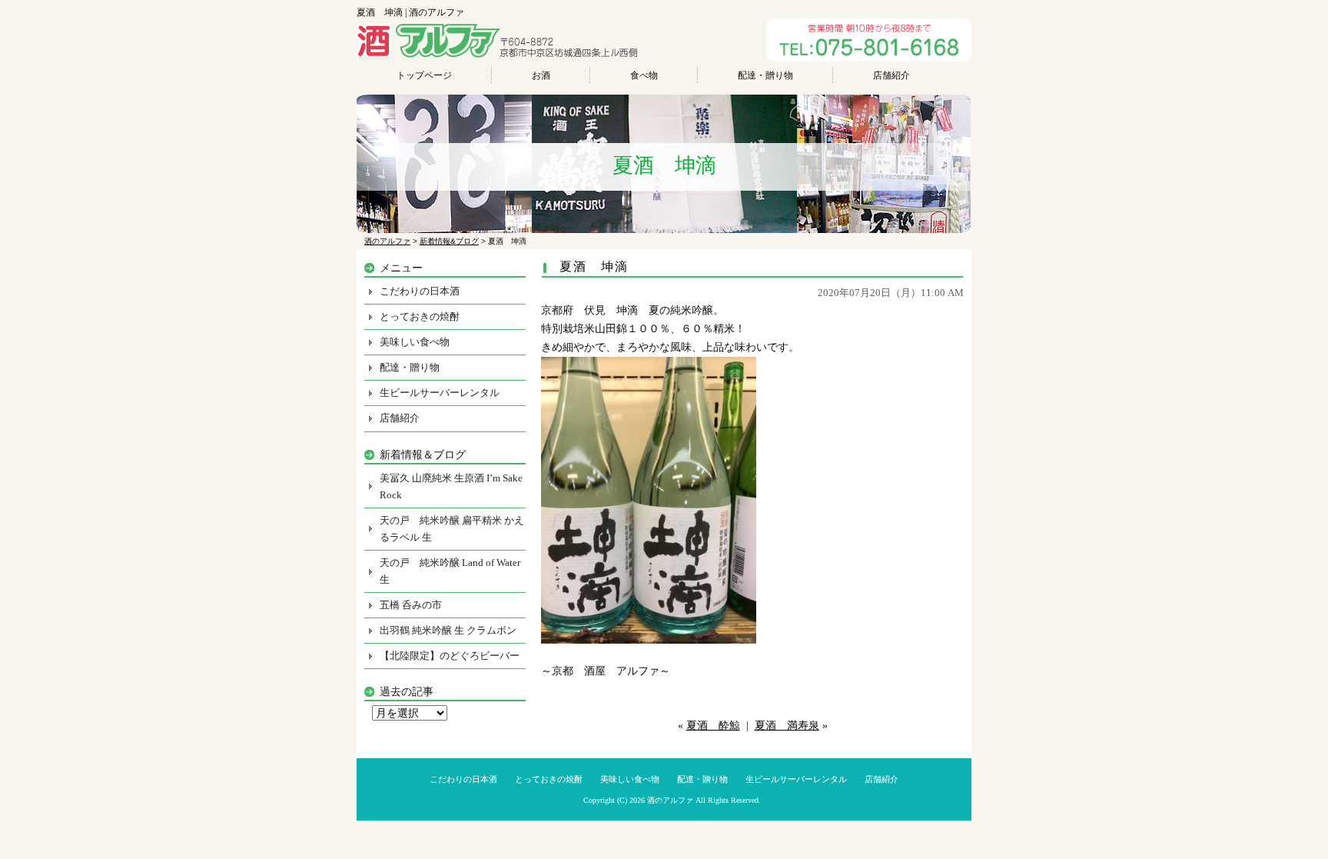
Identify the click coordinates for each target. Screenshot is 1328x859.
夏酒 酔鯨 (713, 725)
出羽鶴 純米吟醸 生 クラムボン (448, 630)
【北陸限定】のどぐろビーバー (450, 655)
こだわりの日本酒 (420, 291)
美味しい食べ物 (415, 342)
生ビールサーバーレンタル (440, 392)
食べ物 (644, 75)
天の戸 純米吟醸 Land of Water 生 (450, 571)
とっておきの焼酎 (420, 316)
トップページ (424, 75)
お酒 (541, 75)
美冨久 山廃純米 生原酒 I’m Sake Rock (451, 486)
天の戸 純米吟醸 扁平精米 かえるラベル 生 (452, 528)
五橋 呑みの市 (411, 605)
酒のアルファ (670, 800)
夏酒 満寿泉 (787, 725)
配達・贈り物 (765, 75)
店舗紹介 (891, 75)
